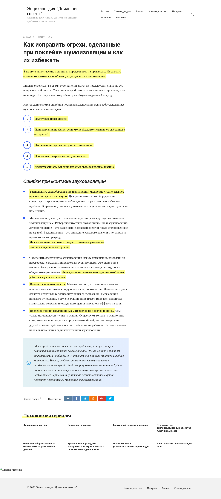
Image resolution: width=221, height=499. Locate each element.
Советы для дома (122, 11)
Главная (105, 11)
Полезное (106, 17)
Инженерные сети (158, 11)
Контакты (121, 17)
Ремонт (140, 11)
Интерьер (177, 11)
